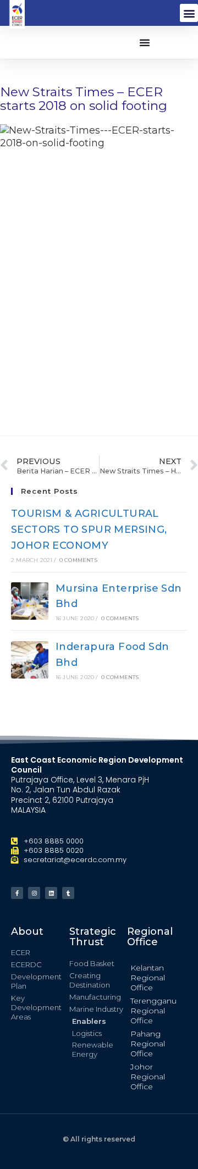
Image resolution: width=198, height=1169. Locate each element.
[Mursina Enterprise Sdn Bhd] (29, 601)
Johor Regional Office (147, 1076)
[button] (189, 13)
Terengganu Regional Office (153, 1010)
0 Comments (78, 560)
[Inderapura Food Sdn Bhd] (29, 660)
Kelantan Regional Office (147, 977)
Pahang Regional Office (147, 1043)
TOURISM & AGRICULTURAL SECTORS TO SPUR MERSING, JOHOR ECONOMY (89, 530)
